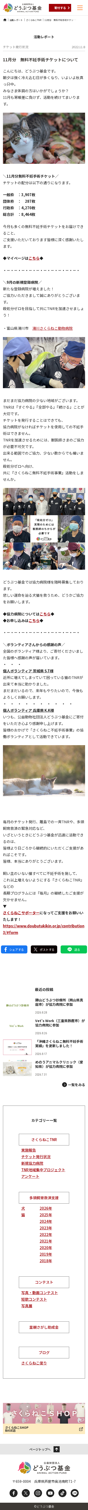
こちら (45, 613)
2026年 (46, 1208)
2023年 (46, 1227)
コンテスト (44, 1282)
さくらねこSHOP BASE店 (16, 1428)
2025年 (46, 1214)
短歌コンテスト (34, 1299)
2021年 (46, 1241)
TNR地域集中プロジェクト (43, 1169)
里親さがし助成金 (44, 1327)
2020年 (46, 1247)
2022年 (46, 1234)
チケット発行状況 (36, 1156)
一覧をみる (76, 1084)
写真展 (26, 1305)
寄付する (60, 8)
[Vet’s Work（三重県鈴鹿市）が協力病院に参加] (44, 1026)
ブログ (44, 1352)
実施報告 (28, 1150)
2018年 (46, 1260)
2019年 (46, 1254)
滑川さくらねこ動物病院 (52, 328)
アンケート (30, 1176)
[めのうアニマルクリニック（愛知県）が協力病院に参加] (44, 1068)
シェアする (16, 949)
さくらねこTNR (44, 1139)
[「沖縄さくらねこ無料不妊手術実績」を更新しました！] (44, 1047)
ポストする (47, 949)
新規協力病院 (32, 1163)
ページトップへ (39, 1449)
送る (77, 949)
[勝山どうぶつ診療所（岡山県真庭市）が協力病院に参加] (44, 1006)
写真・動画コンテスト (39, 1292)
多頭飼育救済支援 (44, 1197)
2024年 (46, 1221)
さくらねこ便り (34, 1362)
